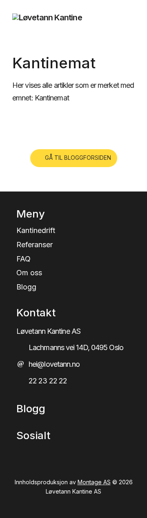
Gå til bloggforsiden (78, 158)
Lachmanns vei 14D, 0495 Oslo (76, 347)
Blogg (26, 287)
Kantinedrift (35, 230)
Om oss (29, 273)
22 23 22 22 (48, 381)
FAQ (23, 259)
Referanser (34, 245)
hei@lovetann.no (54, 364)
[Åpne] (125, 17)
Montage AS (94, 482)
